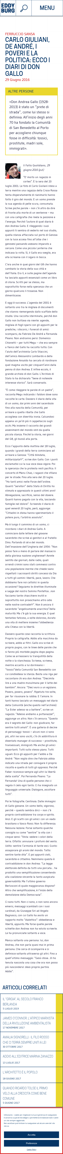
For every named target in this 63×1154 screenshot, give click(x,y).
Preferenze (31, 1143)
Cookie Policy (31, 1149)
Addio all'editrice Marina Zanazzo (28, 1056)
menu (47, 7)
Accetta (31, 1134)
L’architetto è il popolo (20, 1072)
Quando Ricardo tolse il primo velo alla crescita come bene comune (25, 1093)
